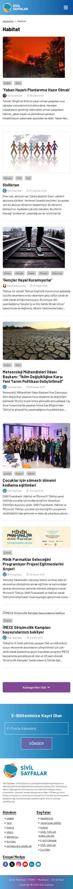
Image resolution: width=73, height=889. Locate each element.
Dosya (7, 273)
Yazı (28, 178)
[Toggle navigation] (65, 7)
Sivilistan (11, 185)
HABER (10, 818)
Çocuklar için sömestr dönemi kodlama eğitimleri (29, 482)
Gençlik (19, 273)
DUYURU (11, 841)
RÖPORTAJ (12, 836)
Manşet (8, 178)
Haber (7, 83)
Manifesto (43, 879)
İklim (18, 83)
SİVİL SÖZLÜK (48, 845)
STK (19, 178)
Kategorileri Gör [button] (35, 687)
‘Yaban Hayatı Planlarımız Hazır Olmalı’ (36, 89)
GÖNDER (36, 743)
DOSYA (10, 827)
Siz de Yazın (57, 879)
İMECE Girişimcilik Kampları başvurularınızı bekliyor (27, 629)
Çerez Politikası (17, 879)
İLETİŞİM (45, 849)
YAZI (9, 823)
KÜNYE (44, 827)
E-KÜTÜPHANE (48, 840)
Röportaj (57, 273)
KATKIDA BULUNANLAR (19, 846)
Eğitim (31, 473)
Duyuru (19, 473)
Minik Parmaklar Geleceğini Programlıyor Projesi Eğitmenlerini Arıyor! (33, 564)
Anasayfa (8, 21)
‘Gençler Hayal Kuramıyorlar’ (27, 280)
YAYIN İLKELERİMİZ (50, 823)
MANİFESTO (46, 818)
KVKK (32, 879)
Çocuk (7, 473)
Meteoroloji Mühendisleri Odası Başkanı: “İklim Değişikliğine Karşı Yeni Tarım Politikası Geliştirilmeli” (33, 376)
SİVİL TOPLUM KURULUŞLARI (47, 833)
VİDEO (10, 832)
